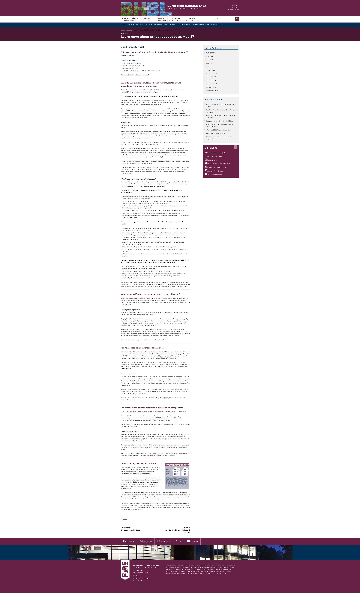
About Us (131, 25)
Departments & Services (201, 25)
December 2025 (211, 80)
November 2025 (212, 84)
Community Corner (184, 25)
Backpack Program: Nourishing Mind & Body (220, 121)
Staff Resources (233, 10)
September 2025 (212, 91)
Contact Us (234, 5)
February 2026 (211, 73)
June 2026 (209, 60)
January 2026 (211, 77)
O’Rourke (176, 19)
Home (123, 25)
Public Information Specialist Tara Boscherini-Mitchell (199, 565)
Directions (234, 7)
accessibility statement (208, 567)
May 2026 (209, 63)
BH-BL (192, 19)
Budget (172, 25)
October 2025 (211, 87)
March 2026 (210, 70)
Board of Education (161, 25)
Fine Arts (214, 25)
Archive (125, 519)
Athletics (149, 25)
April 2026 (210, 67)
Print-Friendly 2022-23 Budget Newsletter (134, 75)
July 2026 (209, 56)
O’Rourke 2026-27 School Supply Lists (218, 130)
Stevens (160, 19)
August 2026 (211, 53)
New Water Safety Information (215, 133)
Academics (139, 25)
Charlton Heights (130, 19)
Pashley (146, 19)
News (221, 25)
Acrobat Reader (202, 571)
